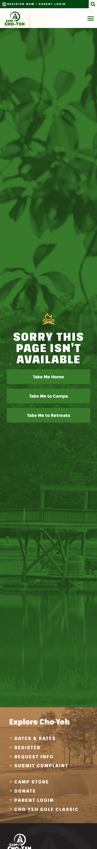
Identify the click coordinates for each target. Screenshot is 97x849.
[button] (93, 4)
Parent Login (52, 4)
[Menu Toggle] (90, 18)
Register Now (20, 4)
